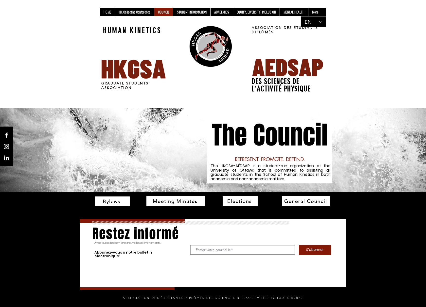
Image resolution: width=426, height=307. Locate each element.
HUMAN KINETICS (132, 30)
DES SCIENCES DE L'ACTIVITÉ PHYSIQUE (281, 85)
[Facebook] (6, 135)
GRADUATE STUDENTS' (125, 83)
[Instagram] (6, 146)
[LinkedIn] (6, 157)
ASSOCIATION (116, 87)
